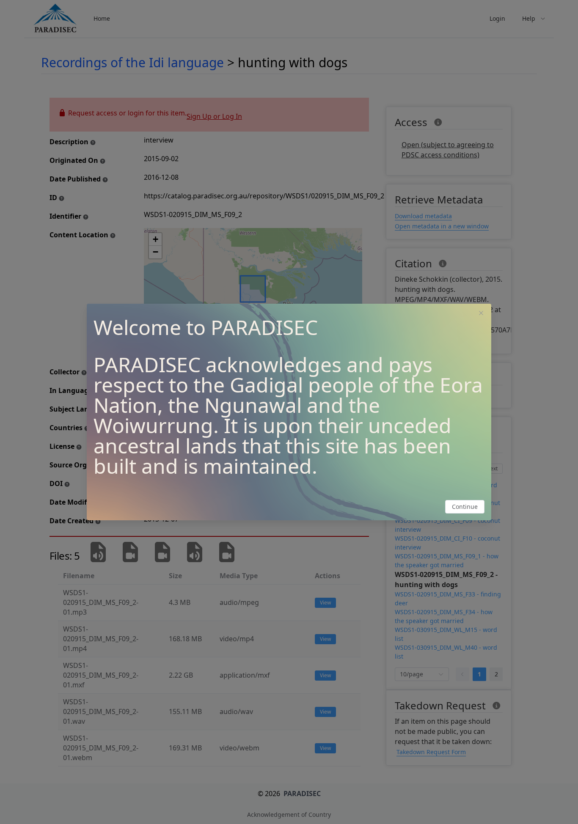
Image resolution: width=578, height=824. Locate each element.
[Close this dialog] (481, 314)
